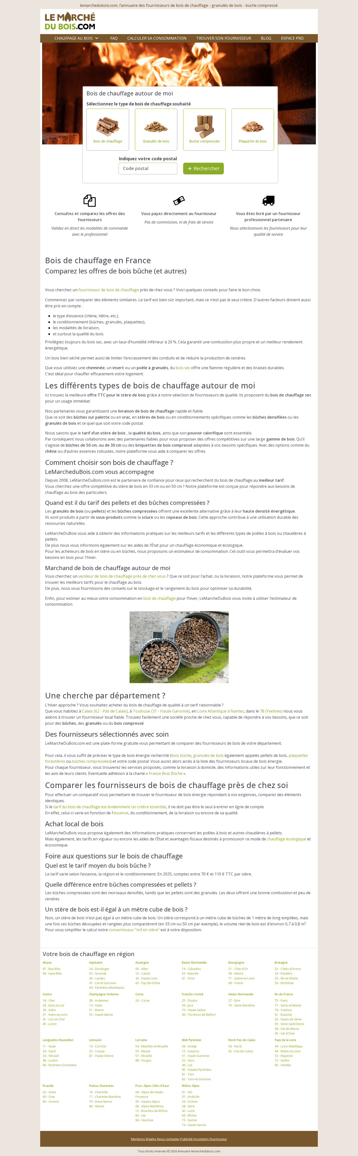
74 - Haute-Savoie (194, 1125)
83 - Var (140, 1115)
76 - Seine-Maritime (241, 1005)
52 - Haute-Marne (101, 1015)
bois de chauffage (159, 598)
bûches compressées (91, 761)
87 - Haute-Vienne (101, 1056)
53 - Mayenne (284, 1056)
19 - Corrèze (97, 1046)
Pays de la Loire (285, 1040)
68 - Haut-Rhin (52, 973)
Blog (266, 38)
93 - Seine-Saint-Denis (289, 1024)
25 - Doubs (189, 1000)
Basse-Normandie (194, 962)
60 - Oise (49, 1097)
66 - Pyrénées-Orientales (59, 1065)
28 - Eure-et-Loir (54, 1005)
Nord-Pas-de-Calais (241, 1040)
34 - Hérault (51, 1056)
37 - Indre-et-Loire (55, 1015)
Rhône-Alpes (190, 1086)
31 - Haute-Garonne (195, 1056)
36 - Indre (49, 1010)
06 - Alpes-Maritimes (149, 1106)
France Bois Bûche (165, 773)
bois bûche (181, 755)
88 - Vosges (143, 1060)
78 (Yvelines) (271, 711)
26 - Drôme (190, 1102)
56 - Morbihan (284, 983)
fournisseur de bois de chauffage (108, 289)
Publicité (186, 1139)
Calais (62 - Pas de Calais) (105, 711)
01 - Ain (187, 1092)
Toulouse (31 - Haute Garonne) (161, 711)
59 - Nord (235, 1046)
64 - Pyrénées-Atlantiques (106, 988)
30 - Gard (49, 1051)
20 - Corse (142, 1000)
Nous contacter (168, 1139)
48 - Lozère (50, 1060)
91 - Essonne (283, 1015)
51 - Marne (96, 1010)
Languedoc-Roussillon (58, 1040)
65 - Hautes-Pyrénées (196, 1070)
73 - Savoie (189, 1120)
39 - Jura (187, 1005)
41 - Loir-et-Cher (54, 1019)
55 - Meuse (142, 1051)
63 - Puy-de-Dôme (147, 983)
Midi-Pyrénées (191, 1040)
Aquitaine (95, 962)
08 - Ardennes (98, 1000)
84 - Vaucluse (144, 1120)
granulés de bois (208, 755)
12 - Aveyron (190, 1051)
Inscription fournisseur (210, 1139)
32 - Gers (188, 1060)
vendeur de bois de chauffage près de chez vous (122, 576)
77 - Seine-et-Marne (288, 1005)
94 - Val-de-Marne (287, 1029)
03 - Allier (141, 969)
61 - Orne (188, 978)
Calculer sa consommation (157, 38)
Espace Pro (292, 38)
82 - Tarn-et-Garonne (196, 1079)
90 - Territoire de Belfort (199, 1015)
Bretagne (281, 962)
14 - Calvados (191, 969)
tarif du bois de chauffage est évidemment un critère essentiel (109, 806)
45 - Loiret (50, 1024)
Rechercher (207, 168)
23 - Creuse (97, 1051)
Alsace (47, 962)
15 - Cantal (142, 973)
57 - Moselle (143, 1056)
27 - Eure (234, 1000)
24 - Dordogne (99, 969)
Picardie (48, 1086)
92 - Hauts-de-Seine (288, 1019)
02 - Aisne (49, 1092)
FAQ (114, 38)
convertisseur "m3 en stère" (134, 929)
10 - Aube (95, 1005)
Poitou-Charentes (101, 1086)
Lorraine (141, 1040)
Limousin (95, 1040)
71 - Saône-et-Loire (241, 978)
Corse (139, 994)
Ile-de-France (284, 994)
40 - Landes (97, 978)
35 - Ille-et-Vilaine (286, 978)
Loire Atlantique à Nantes (220, 711)
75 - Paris (281, 1000)
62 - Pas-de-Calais (240, 1051)
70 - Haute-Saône (194, 1010)
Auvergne (142, 962)
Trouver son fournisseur (223, 38)
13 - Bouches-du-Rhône (151, 1111)
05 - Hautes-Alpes (147, 1102)
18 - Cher (49, 1000)
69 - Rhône (189, 1115)
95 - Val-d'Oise (285, 1033)
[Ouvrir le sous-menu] (96, 38)
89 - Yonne (235, 983)
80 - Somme (51, 1102)
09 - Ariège (189, 1046)
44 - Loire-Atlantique (289, 1046)
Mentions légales (144, 1139)
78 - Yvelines (283, 1010)
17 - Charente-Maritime (105, 1097)
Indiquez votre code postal (148, 158)
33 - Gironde (97, 973)
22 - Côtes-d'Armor (288, 969)
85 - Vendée (283, 1065)
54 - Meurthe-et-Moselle (151, 1046)
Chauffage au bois (74, 38)
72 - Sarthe (282, 1060)
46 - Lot (187, 1065)
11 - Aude (49, 1046)
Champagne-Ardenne (104, 994)
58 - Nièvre (235, 973)
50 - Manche (190, 973)
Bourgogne (236, 962)
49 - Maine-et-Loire (288, 1051)
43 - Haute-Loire (146, 978)
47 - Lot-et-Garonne (102, 983)
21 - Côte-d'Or (238, 969)
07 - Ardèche (190, 1097)
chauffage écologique (286, 839)
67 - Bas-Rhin (51, 969)
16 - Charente (98, 1092)
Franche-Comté (192, 994)
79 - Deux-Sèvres (100, 1102)
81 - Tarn (188, 1074)
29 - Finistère (283, 973)
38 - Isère (188, 1106)
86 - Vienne (96, 1106)
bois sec (183, 367)
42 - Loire (188, 1111)
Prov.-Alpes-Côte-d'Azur (152, 1086)
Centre (47, 994)
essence (121, 813)
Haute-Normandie (241, 994)
